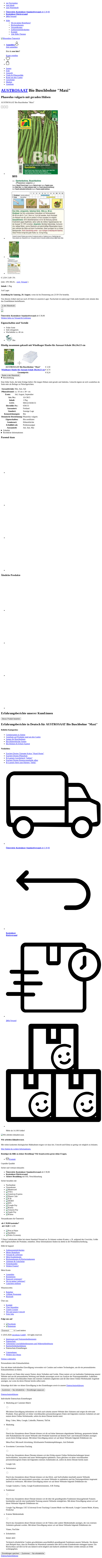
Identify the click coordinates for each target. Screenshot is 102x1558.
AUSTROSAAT (14, 90)
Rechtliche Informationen (13, 433)
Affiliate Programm (13, 1294)
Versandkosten (16, 27)
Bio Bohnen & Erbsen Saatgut (18, 744)
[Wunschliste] (8, 60)
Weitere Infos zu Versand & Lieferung (16, 318)
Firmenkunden (11, 1264)
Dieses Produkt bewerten (11, 719)
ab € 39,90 (28, 12)
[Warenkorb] (53, 63)
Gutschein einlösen (13, 1283)
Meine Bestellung (13, 1252)
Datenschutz (11, 1341)
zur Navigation (12, 3)
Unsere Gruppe (12, 1309)
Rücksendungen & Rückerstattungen (20, 1259)
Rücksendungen (17, 25)
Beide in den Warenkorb (10, 375)
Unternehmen (11, 1352)
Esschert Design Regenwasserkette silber (22, 760)
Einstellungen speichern (10, 1553)
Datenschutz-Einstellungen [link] (16, 1348)
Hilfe (8, 21)
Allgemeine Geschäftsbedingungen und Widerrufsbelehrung (29, 1344)
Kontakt (14, 32)
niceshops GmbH (19, 1335)
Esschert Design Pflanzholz (16, 756)
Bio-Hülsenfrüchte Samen (16, 741)
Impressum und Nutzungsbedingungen (21, 1339)
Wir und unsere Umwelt (15, 1312)
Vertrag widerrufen (8, 1359)
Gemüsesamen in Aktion (15, 735)
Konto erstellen (12, 55)
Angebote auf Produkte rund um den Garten (23, 737)
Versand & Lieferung (14, 1255)
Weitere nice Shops (13, 1355)
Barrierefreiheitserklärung (16, 1346)
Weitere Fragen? (12, 1266)
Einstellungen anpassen (35, 1390)
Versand (11, 16)
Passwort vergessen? (14, 1279)
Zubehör (6, 430)
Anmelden (10, 1274)
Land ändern (21, 1330)
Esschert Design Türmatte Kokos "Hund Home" (25, 753)
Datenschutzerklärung (75, 1385)
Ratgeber (9, 1292)
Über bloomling (12, 1307)
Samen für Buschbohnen (15, 739)
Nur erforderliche (18, 1390)
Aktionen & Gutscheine (15, 1261)
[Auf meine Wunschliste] (2, 308)
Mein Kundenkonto (13, 1257)
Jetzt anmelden (12, 47)
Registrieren (10, 1277)
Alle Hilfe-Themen (18, 34)
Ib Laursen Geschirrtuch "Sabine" (19, 758)
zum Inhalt (10, 5)
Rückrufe (9, 1296)
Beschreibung (8, 378)
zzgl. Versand (22, 282)
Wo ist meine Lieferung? (15, 1281)
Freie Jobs (10, 1314)
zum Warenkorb (12, 8)
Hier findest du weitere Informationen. (16, 1149)
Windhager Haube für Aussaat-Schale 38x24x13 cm (23, 370)
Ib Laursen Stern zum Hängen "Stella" (21, 762)
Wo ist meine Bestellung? (21, 23)
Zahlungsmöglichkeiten (20, 30)
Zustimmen (6, 1390)
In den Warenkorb (8, 306)
